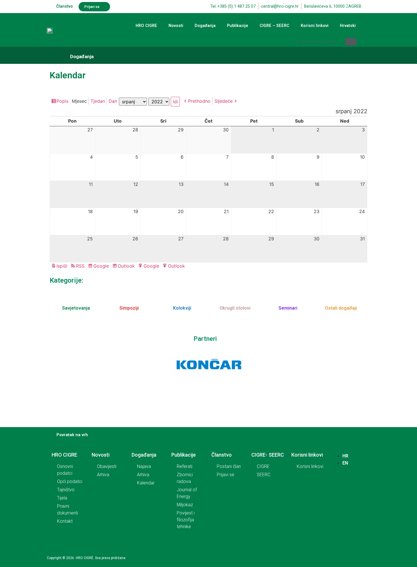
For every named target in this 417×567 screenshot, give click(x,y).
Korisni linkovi (314, 25)
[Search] (350, 41)
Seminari (288, 308)
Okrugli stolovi (235, 308)
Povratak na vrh (72, 434)
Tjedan (97, 101)
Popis (63, 101)
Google (102, 266)
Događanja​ (82, 56)
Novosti (176, 25)
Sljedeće (223, 101)
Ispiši (62, 266)
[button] (94, 6)
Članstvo (64, 6)
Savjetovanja (76, 308)
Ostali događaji (341, 308)
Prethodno (199, 101)
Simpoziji (129, 308)
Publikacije (237, 25)
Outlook (127, 266)
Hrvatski (348, 25)
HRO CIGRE (146, 25)
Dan (113, 101)
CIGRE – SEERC (274, 25)
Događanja (205, 25)
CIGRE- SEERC (267, 455)
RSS (80, 266)
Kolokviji (182, 308)
